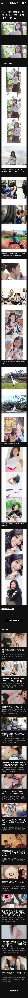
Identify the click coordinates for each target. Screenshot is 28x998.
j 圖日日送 (14, 3)
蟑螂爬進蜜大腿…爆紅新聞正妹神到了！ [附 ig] (13, 735)
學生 (13, 614)
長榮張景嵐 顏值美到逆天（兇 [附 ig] (12, 651)
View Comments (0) (14, 620)
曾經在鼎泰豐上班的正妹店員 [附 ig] (13, 883)
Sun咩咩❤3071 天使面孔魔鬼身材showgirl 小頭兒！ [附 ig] (13, 679)
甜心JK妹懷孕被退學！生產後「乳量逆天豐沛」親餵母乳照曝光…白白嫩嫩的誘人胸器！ (13, 913)
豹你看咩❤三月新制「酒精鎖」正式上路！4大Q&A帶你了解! (13, 792)
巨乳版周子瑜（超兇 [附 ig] (11, 707)
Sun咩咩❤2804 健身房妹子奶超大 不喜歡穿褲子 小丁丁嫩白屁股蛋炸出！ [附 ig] (13, 944)
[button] (2, 3)
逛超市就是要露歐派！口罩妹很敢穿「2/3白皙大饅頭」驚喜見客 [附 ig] (13, 822)
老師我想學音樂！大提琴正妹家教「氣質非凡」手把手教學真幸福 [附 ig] (13, 853)
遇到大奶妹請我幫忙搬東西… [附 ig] (13, 974)
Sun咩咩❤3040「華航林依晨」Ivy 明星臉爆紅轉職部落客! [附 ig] (14, 763)
